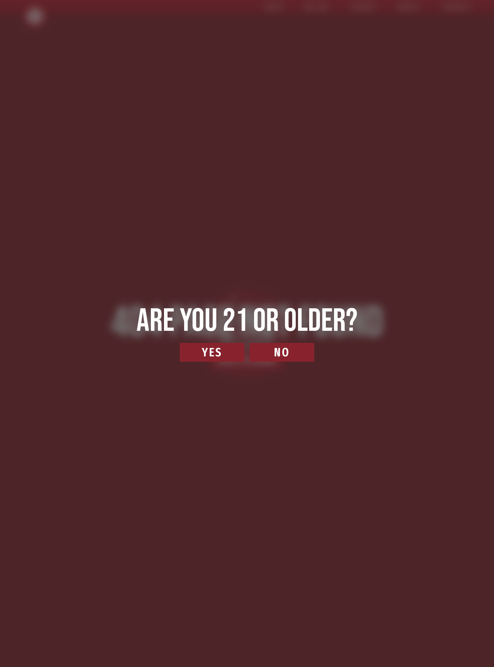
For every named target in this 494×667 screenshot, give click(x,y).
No (282, 352)
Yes (212, 352)
